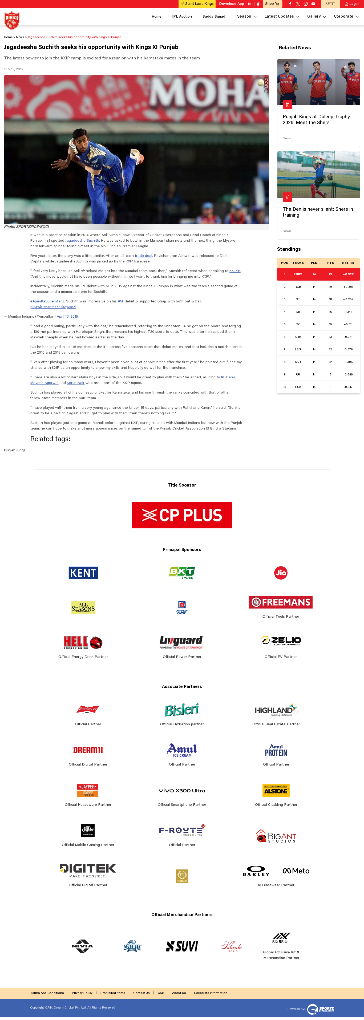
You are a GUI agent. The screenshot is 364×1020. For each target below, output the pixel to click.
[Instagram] (306, 4)
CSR (161, 993)
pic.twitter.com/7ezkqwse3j (53, 307)
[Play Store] (250, 4)
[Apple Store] (258, 4)
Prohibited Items (112, 993)
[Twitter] (298, 4)
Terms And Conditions (47, 993)
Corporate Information (210, 993)
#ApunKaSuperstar (46, 301)
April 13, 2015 (67, 317)
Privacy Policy (82, 993)
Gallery (314, 17)
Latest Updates (279, 17)
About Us (179, 993)
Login (354, 4)
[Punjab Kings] (12, 21)
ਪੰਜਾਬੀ (330, 4)
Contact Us (141, 993)
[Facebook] (290, 4)
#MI (121, 301)
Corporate (343, 17)
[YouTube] (313, 4)
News (287, 138)
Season (244, 17)
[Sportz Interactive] (320, 1009)
